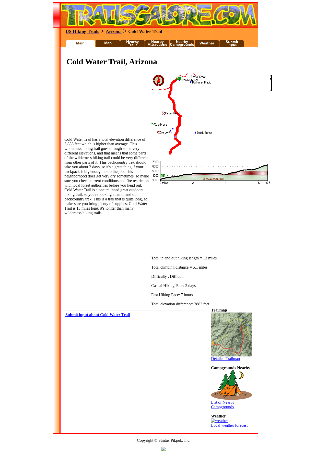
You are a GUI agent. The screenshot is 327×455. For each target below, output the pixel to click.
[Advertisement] (157, 53)
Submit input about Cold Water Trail (97, 315)
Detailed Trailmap (225, 358)
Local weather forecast (229, 425)
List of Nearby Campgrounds (223, 404)
